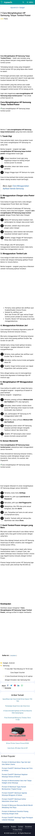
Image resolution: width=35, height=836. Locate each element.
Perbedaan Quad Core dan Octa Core (17, 706)
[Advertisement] (17, 37)
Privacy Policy (17, 829)
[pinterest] (15, 685)
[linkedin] (18, 685)
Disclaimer (28, 826)
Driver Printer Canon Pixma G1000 (17, 743)
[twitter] (11, 685)
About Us (6, 826)
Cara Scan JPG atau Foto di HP (17, 748)
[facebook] (8, 685)
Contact (20, 826)
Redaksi (13, 826)
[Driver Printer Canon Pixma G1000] (17, 740)
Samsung (6, 666)
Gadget (22, 7)
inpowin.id (14, 7)
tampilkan (13, 655)
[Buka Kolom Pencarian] (23, 2)
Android (12, 663)
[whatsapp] (22, 685)
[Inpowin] (6, 2)
